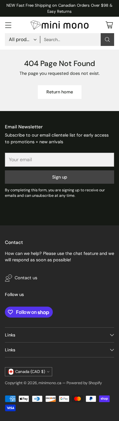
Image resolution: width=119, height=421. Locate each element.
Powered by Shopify (84, 382)
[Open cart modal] (109, 25)
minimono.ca (49, 382)
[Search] (107, 39)
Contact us (26, 277)
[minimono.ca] (59, 25)
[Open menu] (8, 25)
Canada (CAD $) (30, 371)
